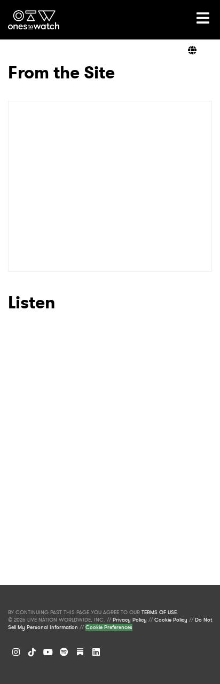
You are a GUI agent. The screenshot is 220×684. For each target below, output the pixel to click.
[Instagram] (16, 652)
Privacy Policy (130, 620)
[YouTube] (48, 652)
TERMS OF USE (159, 612)
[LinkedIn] (96, 652)
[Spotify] (64, 652)
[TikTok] (32, 652)
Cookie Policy (170, 620)
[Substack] (80, 652)
